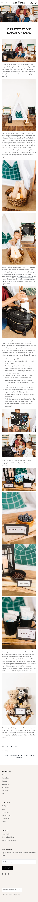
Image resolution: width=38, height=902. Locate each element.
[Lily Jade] (19, 2)
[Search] (7, 2)
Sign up (7, 868)
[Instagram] (5, 874)
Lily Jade (8, 894)
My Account (5, 812)
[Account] (31, 2)
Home (4, 775)
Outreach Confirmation (9, 840)
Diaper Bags (5, 778)
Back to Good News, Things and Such (23, 755)
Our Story (5, 790)
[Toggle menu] (2, 2)
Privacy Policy (6, 834)
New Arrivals (5, 787)
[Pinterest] (8, 874)
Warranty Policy (6, 815)
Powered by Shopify (15, 894)
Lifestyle (4, 781)
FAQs (3, 809)
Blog (3, 793)
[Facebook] (2, 874)
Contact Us (5, 818)
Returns (4, 821)
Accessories (5, 784)
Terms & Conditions (8, 837)
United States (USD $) (10, 890)
